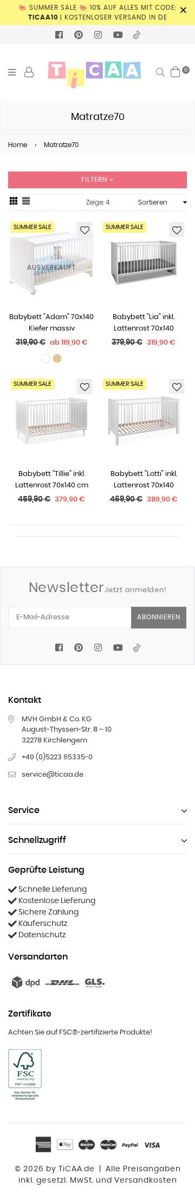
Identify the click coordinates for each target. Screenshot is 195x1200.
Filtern (95, 179)
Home (17, 145)
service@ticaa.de (52, 774)
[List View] (26, 202)
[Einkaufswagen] (175, 71)
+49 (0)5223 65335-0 (57, 757)
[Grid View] (13, 202)
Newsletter (98, 588)
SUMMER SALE (125, 227)
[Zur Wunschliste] (84, 229)
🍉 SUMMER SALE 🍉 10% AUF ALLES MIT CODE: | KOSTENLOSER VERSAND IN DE (97, 12)
